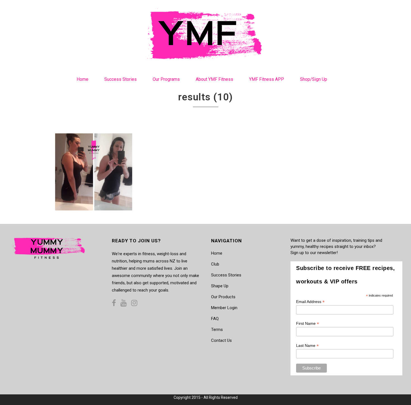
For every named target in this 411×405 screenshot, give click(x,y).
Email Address (310, 301)
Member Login (224, 307)
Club (215, 264)
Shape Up (219, 285)
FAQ (215, 318)
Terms (217, 329)
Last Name (307, 345)
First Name (307, 323)
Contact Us (221, 340)
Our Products (223, 296)
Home (216, 253)
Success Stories (226, 275)
